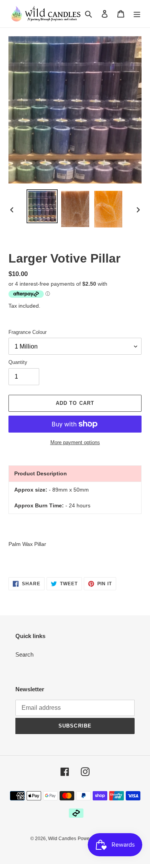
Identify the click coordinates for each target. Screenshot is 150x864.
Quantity (17, 362)
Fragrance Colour (27, 332)
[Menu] (137, 13)
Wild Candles (62, 838)
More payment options (75, 442)
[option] (42, 206)
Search (24, 654)
